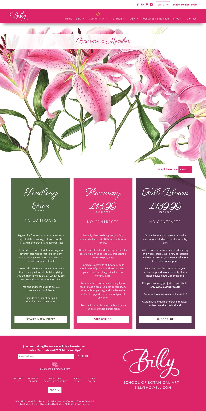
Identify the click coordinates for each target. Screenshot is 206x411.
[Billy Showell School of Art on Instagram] (151, 4)
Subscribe (103, 319)
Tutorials (117, 18)
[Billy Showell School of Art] (19, 16)
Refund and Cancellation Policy (56, 380)
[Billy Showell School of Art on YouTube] (142, 4)
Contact (191, 18)
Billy (78, 18)
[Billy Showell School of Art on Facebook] (137, 4)
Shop (176, 18)
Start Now (40, 319)
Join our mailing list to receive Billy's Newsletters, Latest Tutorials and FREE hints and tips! (54, 348)
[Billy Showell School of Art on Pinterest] (146, 4)
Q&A (132, 18)
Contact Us (18, 380)
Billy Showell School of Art (33, 401)
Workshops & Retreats (156, 18)
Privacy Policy (77, 380)
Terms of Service (33, 380)
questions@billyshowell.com (54, 368)
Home (68, 18)
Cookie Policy (91, 380)
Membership (96, 18)
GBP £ (161, 4)
